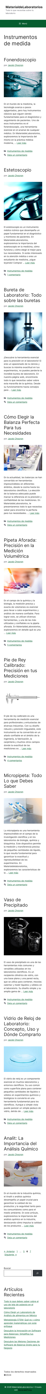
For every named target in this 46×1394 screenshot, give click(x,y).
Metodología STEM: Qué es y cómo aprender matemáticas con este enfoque (22, 1323)
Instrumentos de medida (19, 151)
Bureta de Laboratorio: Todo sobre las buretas (23, 295)
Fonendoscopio (20, 59)
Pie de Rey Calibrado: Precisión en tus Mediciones (20, 668)
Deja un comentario (17, 155)
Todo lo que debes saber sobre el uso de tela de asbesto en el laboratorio (21, 1304)
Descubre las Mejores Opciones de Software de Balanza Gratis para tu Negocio (22, 1344)
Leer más (21, 143)
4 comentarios (14, 760)
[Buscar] (37, 1273)
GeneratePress (25, 1390)
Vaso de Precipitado (16, 902)
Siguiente (10, 1254)
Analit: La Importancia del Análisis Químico (21, 1143)
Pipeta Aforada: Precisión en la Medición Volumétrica (20, 548)
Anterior (9, 1251)
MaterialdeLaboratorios (24, 7)
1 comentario (13, 274)
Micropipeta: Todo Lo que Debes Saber (23, 781)
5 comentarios (14, 645)
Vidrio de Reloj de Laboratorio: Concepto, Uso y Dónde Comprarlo (22, 1026)
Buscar (7, 1268)
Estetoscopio (17, 170)
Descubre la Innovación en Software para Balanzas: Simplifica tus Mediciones (22, 1333)
